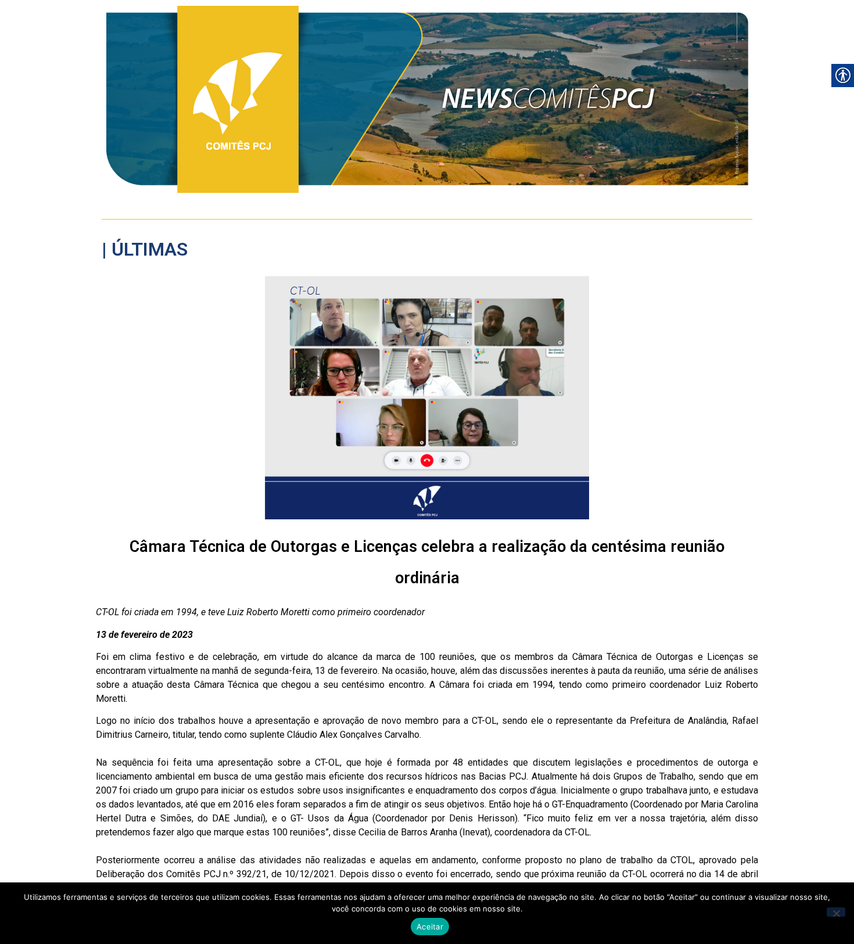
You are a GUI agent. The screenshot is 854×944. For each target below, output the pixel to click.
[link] (427, 99)
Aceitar (430, 926)
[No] (836, 912)
